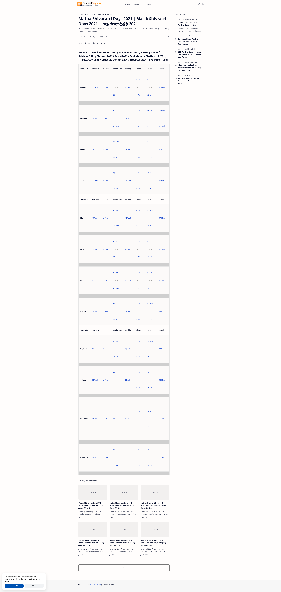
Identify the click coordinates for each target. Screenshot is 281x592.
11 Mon (162, 380)
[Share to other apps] (110, 43)
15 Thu (161, 280)
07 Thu (149, 79)
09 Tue (115, 111)
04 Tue (138, 210)
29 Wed (138, 356)
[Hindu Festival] (191, 36)
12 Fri (149, 411)
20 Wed (105, 380)
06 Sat (149, 111)
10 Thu (94, 249)
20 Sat (138, 126)
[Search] (203, 4)
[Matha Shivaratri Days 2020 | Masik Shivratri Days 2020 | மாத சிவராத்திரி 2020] (155, 529)
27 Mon (138, 465)
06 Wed (138, 79)
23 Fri (105, 280)
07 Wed (116, 272)
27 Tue (105, 181)
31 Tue (149, 319)
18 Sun (161, 181)
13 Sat (94, 149)
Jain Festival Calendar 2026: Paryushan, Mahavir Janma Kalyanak (189, 80)
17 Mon (162, 218)
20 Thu (138, 226)
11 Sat (161, 349)
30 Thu (149, 356)
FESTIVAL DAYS (95, 585)
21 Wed (150, 188)
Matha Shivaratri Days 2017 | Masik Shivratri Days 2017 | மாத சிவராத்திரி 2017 (122, 542)
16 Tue (115, 419)
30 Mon (138, 319)
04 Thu (94, 419)
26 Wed (105, 218)
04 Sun (138, 173)
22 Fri (149, 95)
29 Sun (127, 311)
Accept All (14, 586)
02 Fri (138, 272)
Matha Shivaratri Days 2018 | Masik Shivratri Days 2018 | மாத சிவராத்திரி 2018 (153, 505)
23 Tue (149, 157)
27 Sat (105, 118)
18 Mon (162, 87)
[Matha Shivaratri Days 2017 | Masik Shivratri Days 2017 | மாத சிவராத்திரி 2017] (124, 529)
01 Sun (138, 304)
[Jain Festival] (190, 75)
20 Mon (105, 349)
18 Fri (138, 257)
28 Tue (149, 465)
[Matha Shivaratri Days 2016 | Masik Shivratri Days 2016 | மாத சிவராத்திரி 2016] (92, 529)
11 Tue (94, 218)
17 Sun (115, 388)
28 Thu (105, 87)
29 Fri (138, 388)
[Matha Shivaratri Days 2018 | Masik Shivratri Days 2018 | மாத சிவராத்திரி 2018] (155, 492)
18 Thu (127, 149)
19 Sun (105, 458)
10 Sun (115, 79)
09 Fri (115, 173)
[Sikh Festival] (190, 49)
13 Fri (161, 311)
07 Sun (149, 142)
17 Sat (138, 288)
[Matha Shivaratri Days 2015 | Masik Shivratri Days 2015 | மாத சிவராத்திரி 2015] (92, 492)
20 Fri (115, 319)
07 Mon (116, 241)
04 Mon (116, 372)
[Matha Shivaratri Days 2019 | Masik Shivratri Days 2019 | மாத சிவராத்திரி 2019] (124, 492)
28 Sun (105, 149)
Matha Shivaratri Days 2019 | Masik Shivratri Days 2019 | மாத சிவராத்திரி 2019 (122, 505)
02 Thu (115, 450)
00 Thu (127, 249)
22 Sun (105, 311)
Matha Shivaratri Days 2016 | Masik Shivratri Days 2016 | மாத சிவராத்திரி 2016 (91, 542)
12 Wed (128, 218)
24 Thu (105, 249)
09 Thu (161, 458)
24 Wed (116, 126)
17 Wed (162, 126)
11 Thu (94, 118)
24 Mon (116, 226)
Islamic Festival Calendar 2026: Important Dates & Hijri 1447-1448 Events (190, 67)
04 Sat (115, 341)
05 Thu (115, 304)
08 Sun (94, 311)
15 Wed (150, 341)
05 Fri (138, 111)
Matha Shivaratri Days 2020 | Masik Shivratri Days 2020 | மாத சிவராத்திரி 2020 (153, 542)
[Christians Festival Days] (194, 19)
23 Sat (127, 87)
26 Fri (115, 157)
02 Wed (138, 241)
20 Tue (138, 188)
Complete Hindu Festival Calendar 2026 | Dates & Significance (188, 41)
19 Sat (149, 257)
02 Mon (150, 304)
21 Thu (138, 95)
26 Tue (115, 95)
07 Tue (94, 349)
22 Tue (115, 257)
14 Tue (138, 341)
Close (34, 586)
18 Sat (115, 356)
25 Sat (127, 349)
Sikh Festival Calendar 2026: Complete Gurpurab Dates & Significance (189, 54)
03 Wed (162, 111)
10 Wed (116, 142)
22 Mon (138, 157)
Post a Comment (124, 568)
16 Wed (162, 249)
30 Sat (149, 388)
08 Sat (115, 210)
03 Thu (149, 241)
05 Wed (150, 210)
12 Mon (95, 181)
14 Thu (149, 372)
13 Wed (95, 87)
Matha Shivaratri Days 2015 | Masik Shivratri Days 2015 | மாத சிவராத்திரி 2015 (91, 505)
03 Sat (149, 272)
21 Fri (149, 226)
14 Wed (128, 181)
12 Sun (149, 450)
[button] (199, 4)
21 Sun (149, 126)
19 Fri (127, 118)
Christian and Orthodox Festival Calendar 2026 (188, 23)
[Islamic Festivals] (191, 62)
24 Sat (115, 188)
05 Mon (150, 173)
